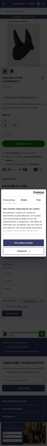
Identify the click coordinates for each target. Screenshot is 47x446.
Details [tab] (24, 200)
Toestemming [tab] (9, 200)
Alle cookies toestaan (23, 243)
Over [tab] (38, 200)
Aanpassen (22, 251)
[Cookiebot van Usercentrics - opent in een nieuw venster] (33, 193)
